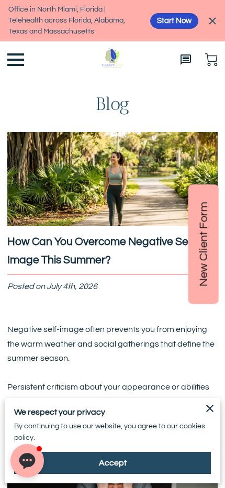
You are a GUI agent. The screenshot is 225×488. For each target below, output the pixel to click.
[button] (27, 461)
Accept (113, 463)
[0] (211, 59)
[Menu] (15, 59)
